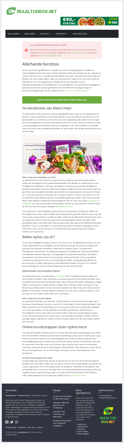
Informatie (61, 34)
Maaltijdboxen (11, 395)
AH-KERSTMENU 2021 (51, 55)
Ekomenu (81, 429)
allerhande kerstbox (64, 206)
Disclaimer (22, 427)
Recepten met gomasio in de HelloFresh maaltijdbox (62, 423)
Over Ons (31, 427)
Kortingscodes (80, 34)
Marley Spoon (83, 426)
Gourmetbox (59, 276)
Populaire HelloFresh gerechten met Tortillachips (61, 405)
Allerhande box (24, 395)
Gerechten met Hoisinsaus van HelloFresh (59, 414)
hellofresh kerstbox (77, 375)
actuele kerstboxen (78, 52)
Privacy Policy (10, 427)
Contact (39, 427)
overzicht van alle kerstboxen (76, 90)
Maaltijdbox (13, 34)
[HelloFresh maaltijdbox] (89, 18)
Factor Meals (83, 431)
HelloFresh (82, 424)
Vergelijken (29, 34)
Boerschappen (83, 434)
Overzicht (44, 34)
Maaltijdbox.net (24, 432)
